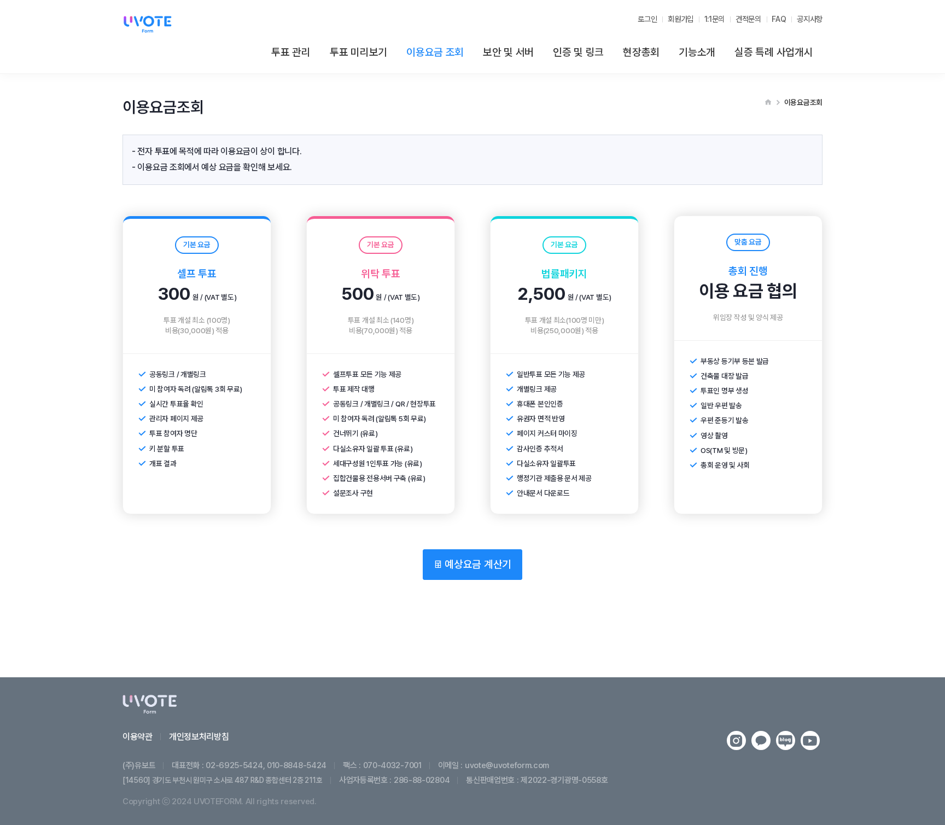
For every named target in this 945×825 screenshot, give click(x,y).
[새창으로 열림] (736, 740)
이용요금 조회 (435, 52)
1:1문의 (714, 19)
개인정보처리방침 (199, 736)
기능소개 (697, 52)
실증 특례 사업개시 (773, 52)
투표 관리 (291, 52)
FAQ (779, 19)
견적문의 (748, 19)
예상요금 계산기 (476, 564)
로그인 (647, 19)
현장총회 (641, 52)
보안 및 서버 (508, 52)
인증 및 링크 (578, 52)
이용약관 (137, 736)
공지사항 (809, 19)
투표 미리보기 (358, 52)
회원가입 (680, 19)
